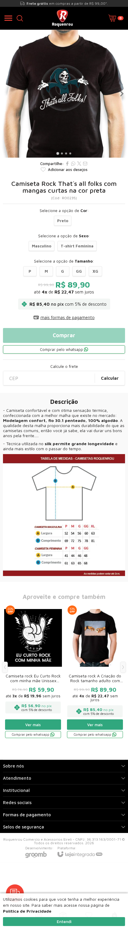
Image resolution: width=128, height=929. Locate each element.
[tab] (57, 153)
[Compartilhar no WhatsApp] (73, 163)
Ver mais (33, 724)
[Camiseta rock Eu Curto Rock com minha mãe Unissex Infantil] (33, 671)
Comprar (64, 335)
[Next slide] (121, 94)
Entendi (64, 921)
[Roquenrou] (62, 18)
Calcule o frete (64, 366)
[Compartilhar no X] (79, 163)
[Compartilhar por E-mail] (85, 163)
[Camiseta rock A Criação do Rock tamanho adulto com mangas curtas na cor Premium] (95, 671)
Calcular (110, 378)
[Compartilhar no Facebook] (67, 163)
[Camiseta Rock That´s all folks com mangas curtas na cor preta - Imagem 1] (64, 94)
